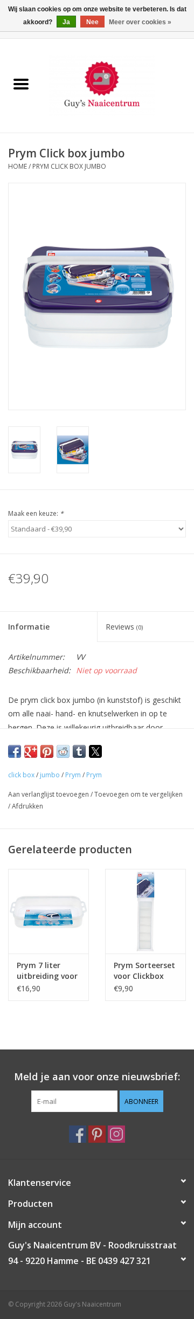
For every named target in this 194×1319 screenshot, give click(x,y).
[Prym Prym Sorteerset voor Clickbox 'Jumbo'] (145, 911)
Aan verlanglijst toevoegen (49, 794)
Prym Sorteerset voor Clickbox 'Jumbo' (144, 971)
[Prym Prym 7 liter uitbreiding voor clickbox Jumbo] (48, 911)
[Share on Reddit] (63, 751)
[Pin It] (46, 751)
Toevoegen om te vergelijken (138, 794)
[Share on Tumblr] (79, 751)
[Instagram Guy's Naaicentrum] (116, 1134)
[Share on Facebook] (14, 751)
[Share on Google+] (30, 751)
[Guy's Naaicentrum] (118, 85)
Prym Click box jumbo (69, 166)
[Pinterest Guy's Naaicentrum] (97, 1134)
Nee (92, 22)
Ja (66, 22)
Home (17, 166)
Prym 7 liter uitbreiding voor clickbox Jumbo (47, 971)
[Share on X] (95, 751)
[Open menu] (21, 83)
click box (21, 774)
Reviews (124, 626)
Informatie (29, 626)
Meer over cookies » (140, 22)
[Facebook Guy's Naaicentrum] (77, 1134)
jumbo (50, 774)
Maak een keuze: (36, 513)
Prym (73, 774)
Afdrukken (27, 806)
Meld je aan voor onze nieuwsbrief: (97, 1076)
